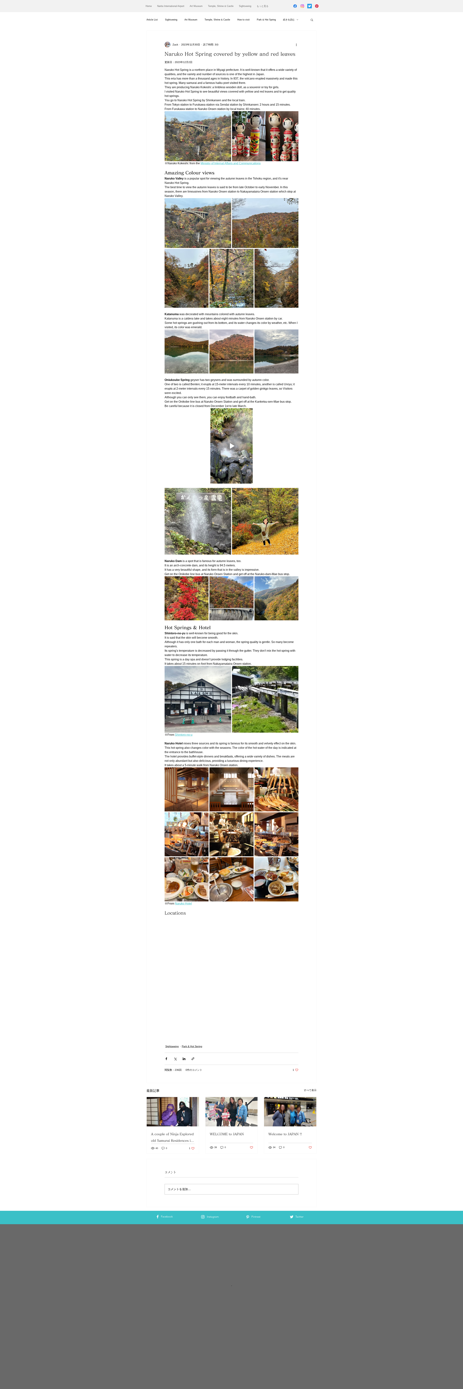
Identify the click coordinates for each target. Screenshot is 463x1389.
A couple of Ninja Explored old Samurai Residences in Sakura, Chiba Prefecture (172, 1137)
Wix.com (173, 1239)
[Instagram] (302, 6)
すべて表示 (310, 1089)
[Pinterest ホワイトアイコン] (247, 1216)
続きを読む (289, 19)
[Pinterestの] (317, 6)
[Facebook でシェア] (166, 1058)
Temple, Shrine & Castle (217, 19)
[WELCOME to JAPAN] (231, 1111)
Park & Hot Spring (266, 19)
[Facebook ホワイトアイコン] (157, 1216)
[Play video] (231, 446)
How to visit (243, 19)
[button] (312, 19)
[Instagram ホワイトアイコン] (203, 1216)
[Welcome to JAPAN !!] (290, 1111)
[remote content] (231, 961)
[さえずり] (309, 6)
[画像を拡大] (198, 136)
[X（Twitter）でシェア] (175, 1058)
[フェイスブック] (295, 6)
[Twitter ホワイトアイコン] (291, 1216)
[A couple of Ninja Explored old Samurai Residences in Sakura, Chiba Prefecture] (173, 1111)
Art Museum (190, 19)
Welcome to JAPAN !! (285, 1133)
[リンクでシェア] (193, 1058)
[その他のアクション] (296, 44)
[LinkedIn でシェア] (184, 1058)
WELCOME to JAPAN (227, 1133)
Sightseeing (171, 19)
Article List (152, 19)
